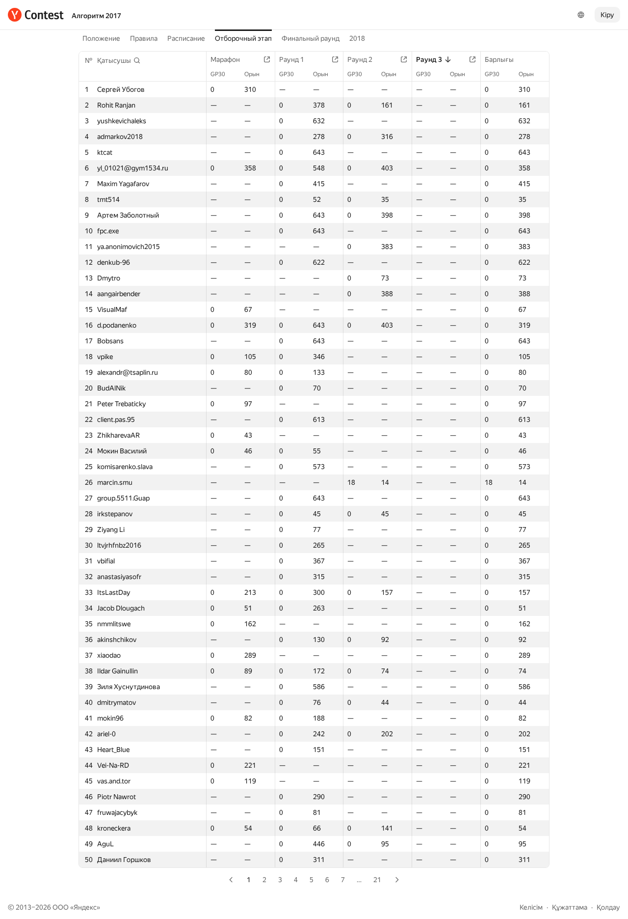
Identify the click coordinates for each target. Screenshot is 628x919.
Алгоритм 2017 (96, 16)
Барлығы (499, 59)
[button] (119, 60)
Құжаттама (569, 907)
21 (377, 880)
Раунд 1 (291, 59)
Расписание (186, 38)
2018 (357, 38)
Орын (252, 74)
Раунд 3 (429, 59)
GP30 (217, 74)
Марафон (225, 59)
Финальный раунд (311, 38)
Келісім (531, 907)
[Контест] (36, 15)
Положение (101, 38)
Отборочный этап (243, 38)
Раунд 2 (359, 59)
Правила (143, 38)
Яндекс (85, 907)
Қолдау (608, 907)
